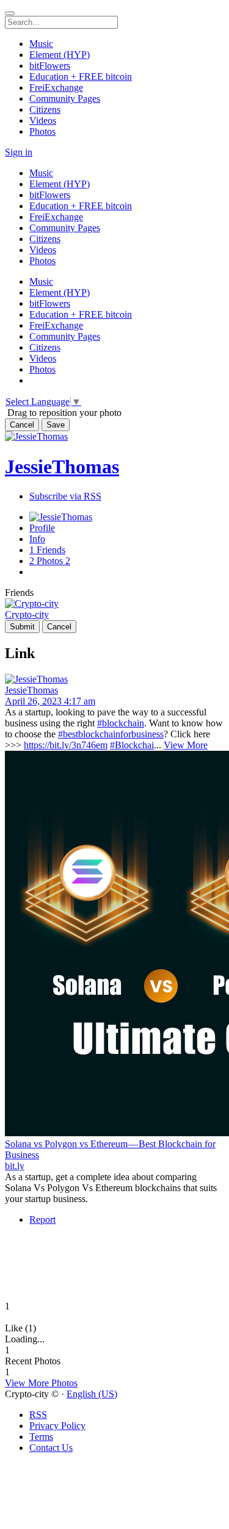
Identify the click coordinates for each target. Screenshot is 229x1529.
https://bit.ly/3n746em (65, 745)
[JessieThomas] (114, 679)
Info (37, 539)
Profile (42, 528)
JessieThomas (62, 467)
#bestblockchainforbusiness (111, 734)
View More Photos (41, 1383)
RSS (38, 1414)
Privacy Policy (57, 1425)
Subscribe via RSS (65, 496)
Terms (41, 1436)
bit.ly (14, 1166)
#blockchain (120, 723)
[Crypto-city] (114, 603)
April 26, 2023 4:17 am (50, 701)
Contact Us (51, 1447)
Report (42, 1219)
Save (55, 424)
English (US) (92, 1394)
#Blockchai (132, 745)
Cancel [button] (22, 424)
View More (186, 745)
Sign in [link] (18, 152)
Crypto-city (27, 614)
